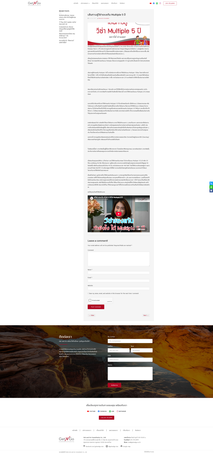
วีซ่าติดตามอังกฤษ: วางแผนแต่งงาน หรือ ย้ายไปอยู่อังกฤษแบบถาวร (67, 17)
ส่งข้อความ (114, 385)
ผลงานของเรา (105, 3)
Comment (91, 250)
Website (90, 285)
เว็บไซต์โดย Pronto (149, 452)
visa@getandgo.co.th (134, 442)
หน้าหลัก (76, 3)
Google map (126, 446)
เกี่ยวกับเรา (114, 3)
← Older (91, 315)
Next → (146, 315)
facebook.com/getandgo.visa (94, 446)
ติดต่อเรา (122, 3)
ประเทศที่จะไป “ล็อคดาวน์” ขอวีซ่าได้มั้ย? (66, 41)
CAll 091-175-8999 (106, 417)
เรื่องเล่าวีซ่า (95, 3)
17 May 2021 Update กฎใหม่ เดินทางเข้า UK (67, 23)
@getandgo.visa (113, 446)
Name (90, 269)
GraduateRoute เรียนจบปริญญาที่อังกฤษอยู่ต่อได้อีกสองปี (67, 29)
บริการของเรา (85, 3)
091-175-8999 (170, 3)
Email (90, 277)
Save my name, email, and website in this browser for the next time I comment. (114, 293)
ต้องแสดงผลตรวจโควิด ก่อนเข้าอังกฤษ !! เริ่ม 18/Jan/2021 (67, 35)
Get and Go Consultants (103, 18)
